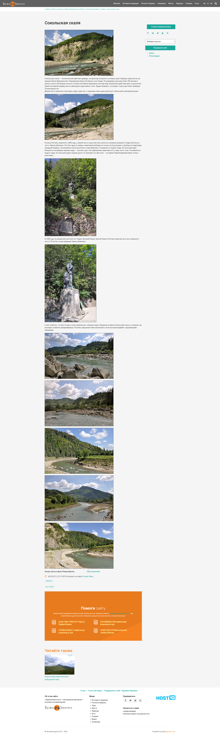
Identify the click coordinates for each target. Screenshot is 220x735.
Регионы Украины (144, 3)
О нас (197, 3)
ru (208, 3)
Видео (94, 719)
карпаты (49, 581)
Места (169, 3)
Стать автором (95, 691)
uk (204, 3)
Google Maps (88, 576)
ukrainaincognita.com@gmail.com (136, 714)
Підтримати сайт (160, 48)
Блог (94, 714)
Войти (151, 53)
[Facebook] (126, 701)
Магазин (117, 3)
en (211, 3)
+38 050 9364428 (129, 711)
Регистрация (154, 56)
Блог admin (49, 587)
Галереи (189, 3)
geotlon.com (170, 731)
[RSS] (140, 701)
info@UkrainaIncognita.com (119, 613)
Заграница (160, 3)
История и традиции (127, 3)
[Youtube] (135, 701)
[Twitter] (130, 701)
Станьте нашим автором (161, 27)
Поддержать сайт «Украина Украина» (121, 691)
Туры (94, 705)
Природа (178, 3)
